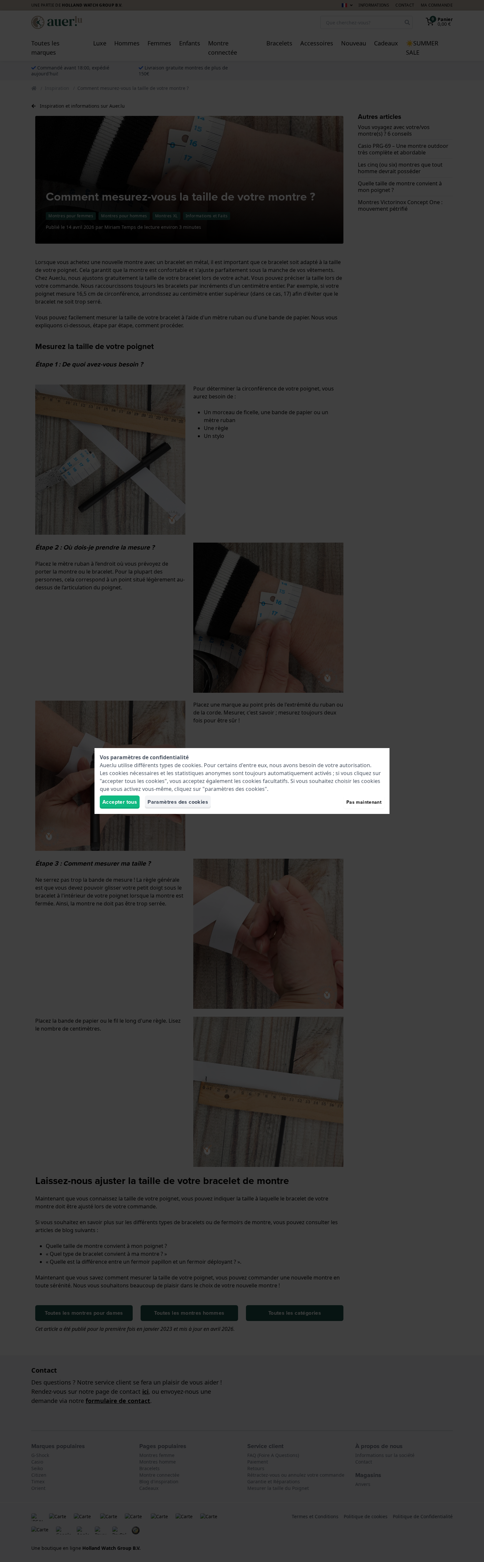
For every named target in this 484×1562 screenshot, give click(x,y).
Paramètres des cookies (178, 802)
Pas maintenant (364, 802)
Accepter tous (119, 802)
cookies (191, 765)
